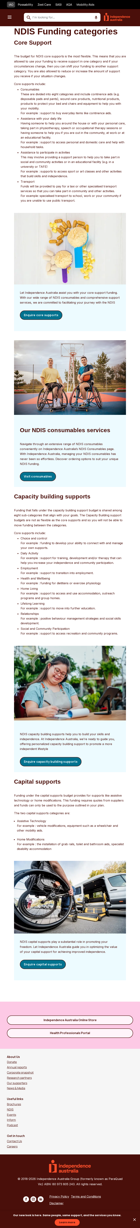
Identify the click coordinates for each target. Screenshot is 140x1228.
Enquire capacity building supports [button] (50, 762)
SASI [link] (58, 5)
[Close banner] (134, 1219)
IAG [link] (11, 5)
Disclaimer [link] (56, 1203)
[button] (10, 17)
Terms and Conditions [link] (86, 1196)
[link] (119, 20)
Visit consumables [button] (38, 476)
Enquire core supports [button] (41, 315)
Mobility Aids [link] (85, 5)
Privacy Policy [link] (59, 1196)
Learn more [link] (67, 1222)
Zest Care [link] (44, 5)
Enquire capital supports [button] (43, 964)
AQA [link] (69, 5)
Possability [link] (25, 5)
